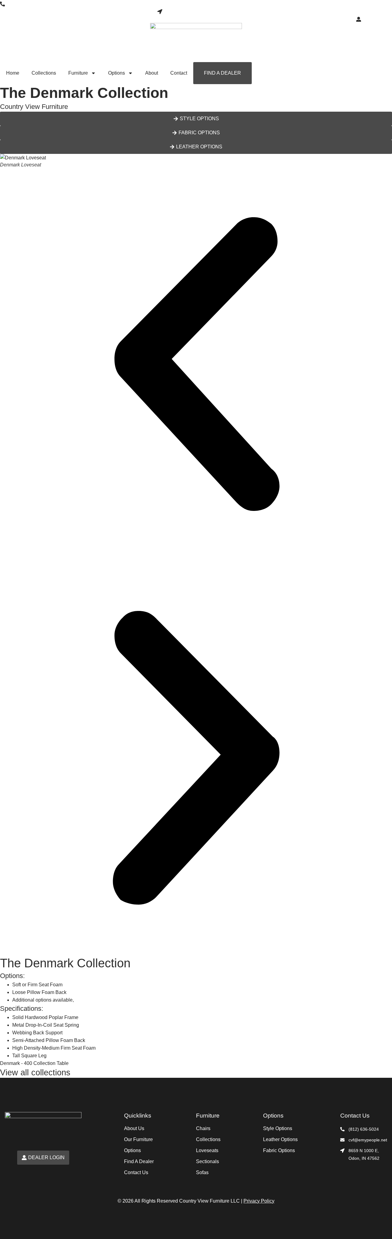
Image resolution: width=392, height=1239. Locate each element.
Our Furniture (138, 1139)
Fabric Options (279, 1150)
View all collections (35, 1072)
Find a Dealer (222, 73)
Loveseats (207, 1150)
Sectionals (207, 1161)
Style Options (277, 1128)
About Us (134, 1128)
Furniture (78, 73)
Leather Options (280, 1139)
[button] (196, 365)
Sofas (202, 1172)
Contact (178, 73)
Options (116, 73)
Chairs (203, 1128)
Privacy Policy (258, 1201)
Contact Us (136, 1172)
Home (12, 73)
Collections (44, 73)
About (151, 73)
